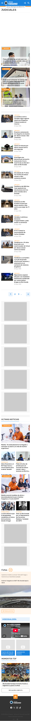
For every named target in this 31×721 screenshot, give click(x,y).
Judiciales (18, 462)
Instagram (17, 707)
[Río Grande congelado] (15, 637)
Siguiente (28, 294)
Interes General (5, 511)
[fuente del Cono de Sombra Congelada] (8, 640)
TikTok (20, 707)
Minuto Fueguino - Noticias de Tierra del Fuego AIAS (17, 714)
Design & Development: (14, 719)
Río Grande (19, 511)
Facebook (11, 707)
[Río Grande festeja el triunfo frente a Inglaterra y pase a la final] (15, 672)
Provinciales (6, 425)
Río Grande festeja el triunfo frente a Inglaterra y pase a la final (15, 684)
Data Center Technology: (17, 719)
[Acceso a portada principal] (10, 3)
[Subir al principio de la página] (15, 697)
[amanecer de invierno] (23, 640)
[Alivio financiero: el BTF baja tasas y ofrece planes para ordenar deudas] (8, 452)
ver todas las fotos (8, 611)
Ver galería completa (15, 690)
